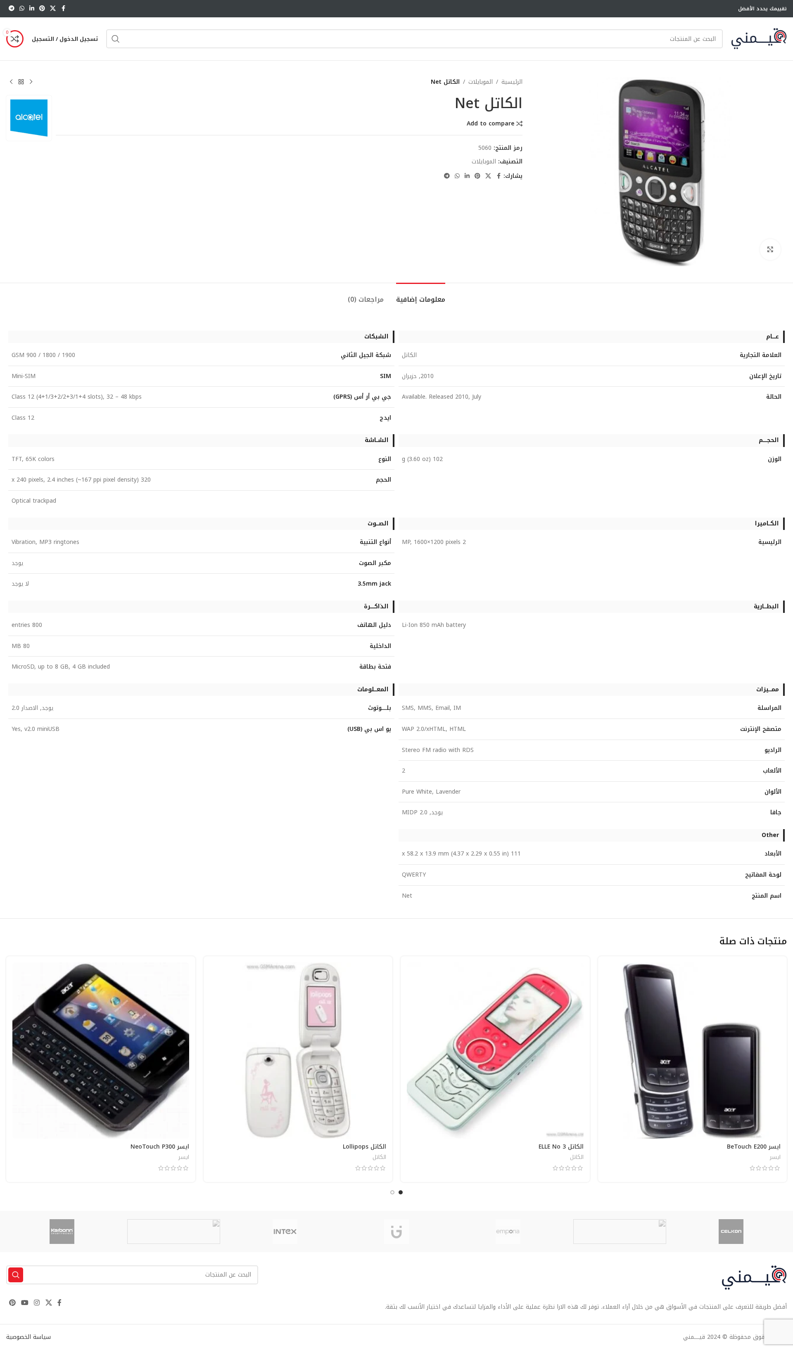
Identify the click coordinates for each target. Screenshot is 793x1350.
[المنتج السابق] (31, 82)
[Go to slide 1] (401, 1192)
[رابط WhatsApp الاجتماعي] (22, 8)
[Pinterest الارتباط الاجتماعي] (42, 8)
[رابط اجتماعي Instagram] (37, 1303)
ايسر (775, 1157)
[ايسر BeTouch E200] (692, 1050)
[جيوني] (396, 1231)
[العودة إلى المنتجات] (21, 82)
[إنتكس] (285, 1231)
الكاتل (577, 1157)
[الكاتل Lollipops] (298, 1050)
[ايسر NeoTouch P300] (100, 1050)
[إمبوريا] (508, 1231)
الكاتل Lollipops (364, 1146)
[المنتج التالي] (11, 82)
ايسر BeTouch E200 (754, 1146)
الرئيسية (511, 82)
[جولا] (173, 1231)
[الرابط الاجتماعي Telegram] (11, 8)
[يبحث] (115, 38)
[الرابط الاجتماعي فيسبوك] (63, 8)
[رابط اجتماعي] (52, 8)
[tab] (420, 295)
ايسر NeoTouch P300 (160, 1146)
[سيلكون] (731, 1231)
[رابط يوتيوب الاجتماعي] (24, 1303)
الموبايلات (480, 82)
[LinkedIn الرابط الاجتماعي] (32, 8)
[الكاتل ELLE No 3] (495, 1050)
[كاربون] (62, 1231)
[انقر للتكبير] (770, 249)
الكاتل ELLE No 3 (561, 1146)
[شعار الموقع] (759, 38)
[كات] (619, 1231)
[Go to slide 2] (392, 1192)
